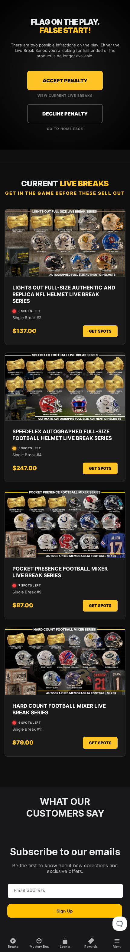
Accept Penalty (65, 80)
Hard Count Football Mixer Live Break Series (59, 709)
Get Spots (100, 331)
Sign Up (65, 911)
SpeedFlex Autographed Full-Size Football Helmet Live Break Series (62, 435)
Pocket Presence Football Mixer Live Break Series (60, 572)
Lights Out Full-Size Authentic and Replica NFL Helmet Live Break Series (63, 294)
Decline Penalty (65, 114)
